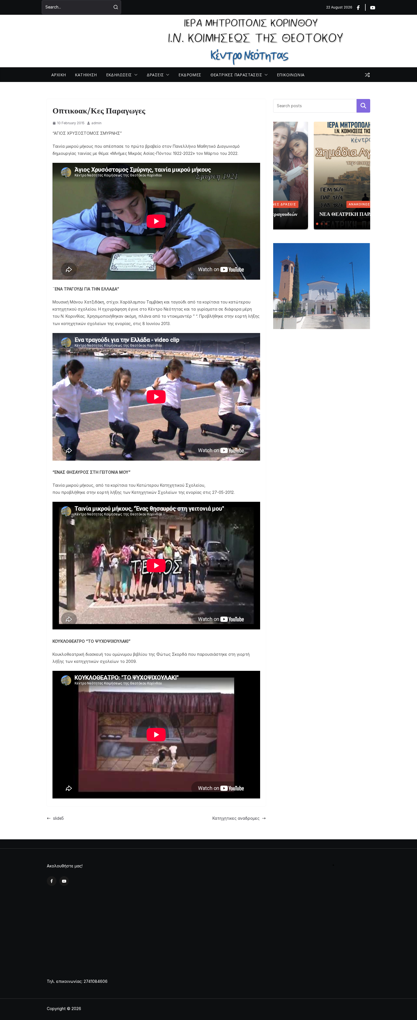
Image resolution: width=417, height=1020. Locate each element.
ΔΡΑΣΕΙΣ (155, 74)
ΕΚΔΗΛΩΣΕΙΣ (119, 74)
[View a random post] (367, 75)
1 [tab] (333, 867)
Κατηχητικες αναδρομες (236, 818)
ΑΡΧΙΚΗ (58, 74)
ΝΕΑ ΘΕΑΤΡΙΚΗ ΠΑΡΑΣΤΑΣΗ (314, 214)
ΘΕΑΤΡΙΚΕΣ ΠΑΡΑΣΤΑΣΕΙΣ (236, 74)
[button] (135, 75)
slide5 (58, 818)
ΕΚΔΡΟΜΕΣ (189, 74)
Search (363, 106)
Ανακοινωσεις (322, 204)
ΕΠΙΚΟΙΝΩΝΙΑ (290, 74)
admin (96, 123)
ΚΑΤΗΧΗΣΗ (86, 74)
